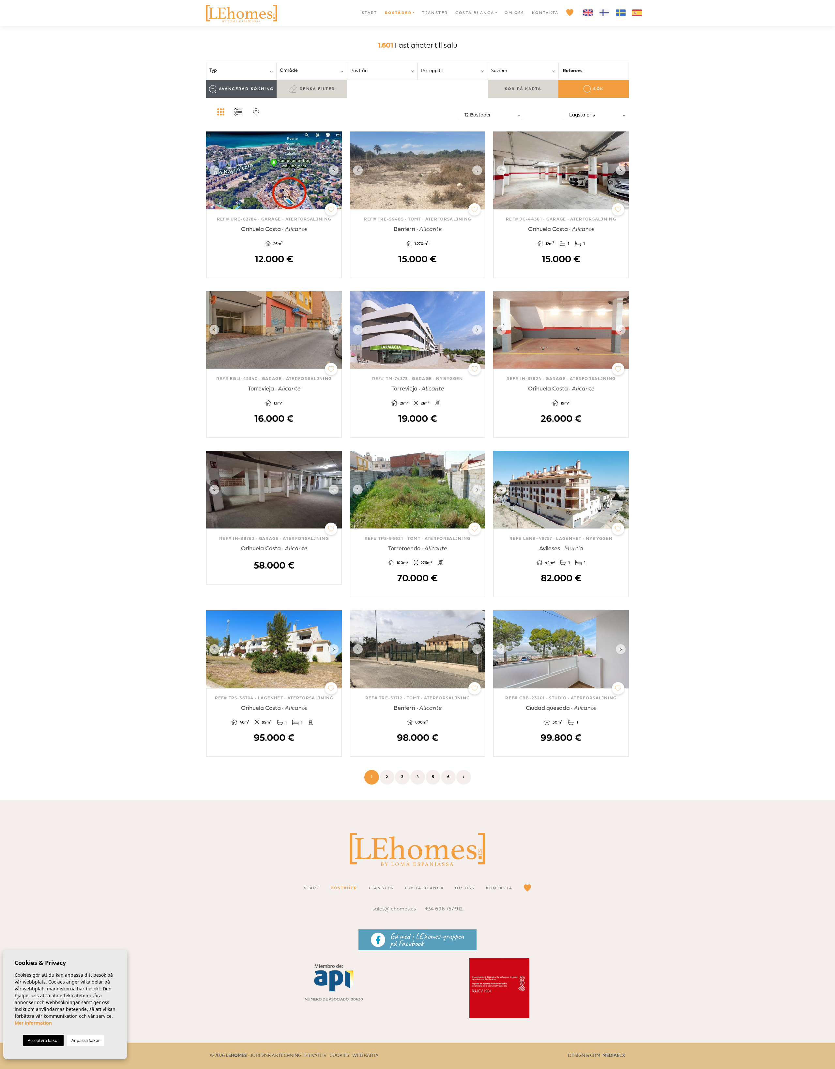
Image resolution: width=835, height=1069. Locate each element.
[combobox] (241, 71)
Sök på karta (523, 89)
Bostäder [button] (398, 13)
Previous (212, 170)
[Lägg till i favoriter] (331, 209)
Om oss (514, 13)
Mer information (33, 1023)
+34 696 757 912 (444, 909)
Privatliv (315, 1055)
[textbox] (244, 70)
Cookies (339, 1055)
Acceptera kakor (43, 1040)
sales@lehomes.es (394, 909)
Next (335, 170)
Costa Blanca (474, 13)
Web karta (365, 1055)
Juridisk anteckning (275, 1055)
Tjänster (435, 13)
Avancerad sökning (246, 89)
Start (369, 13)
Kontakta (545, 13)
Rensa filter (317, 89)
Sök (598, 89)
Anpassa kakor (85, 1040)
